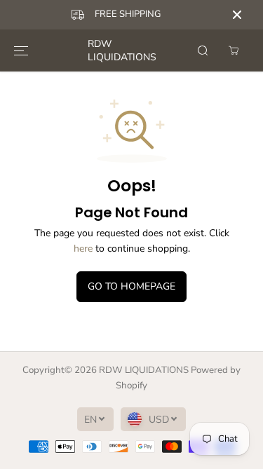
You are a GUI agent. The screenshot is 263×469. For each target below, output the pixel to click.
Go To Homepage (131, 286)
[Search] (202, 50)
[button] (21, 50)
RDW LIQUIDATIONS (144, 370)
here (83, 248)
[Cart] (233, 50)
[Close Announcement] (237, 15)
